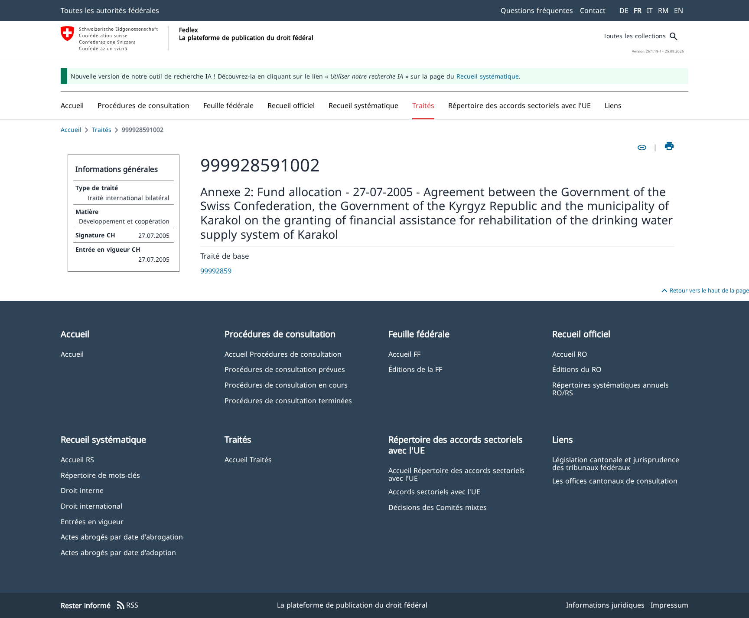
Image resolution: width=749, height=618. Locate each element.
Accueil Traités (248, 459)
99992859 (215, 271)
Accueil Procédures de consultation (283, 353)
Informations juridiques (605, 605)
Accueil (71, 129)
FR (638, 10)
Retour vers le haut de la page (704, 291)
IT (650, 10)
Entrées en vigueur (92, 521)
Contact (593, 10)
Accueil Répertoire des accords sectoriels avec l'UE (456, 474)
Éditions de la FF (415, 369)
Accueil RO (569, 353)
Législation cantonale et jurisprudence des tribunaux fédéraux (615, 463)
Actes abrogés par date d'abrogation (122, 536)
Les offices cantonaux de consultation (614, 480)
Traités (101, 129)
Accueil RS (77, 459)
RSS (127, 605)
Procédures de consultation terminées (288, 400)
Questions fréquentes (537, 10)
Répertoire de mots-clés (100, 475)
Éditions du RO (577, 369)
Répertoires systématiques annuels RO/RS (610, 388)
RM (663, 10)
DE (624, 10)
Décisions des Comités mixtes (437, 507)
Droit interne (82, 490)
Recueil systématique (487, 76)
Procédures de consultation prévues (285, 369)
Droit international (91, 505)
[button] (143, 105)
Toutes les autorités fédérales (110, 10)
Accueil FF (404, 353)
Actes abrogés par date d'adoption (118, 552)
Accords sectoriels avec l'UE (434, 491)
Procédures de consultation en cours (286, 384)
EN (678, 10)
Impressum (669, 605)
